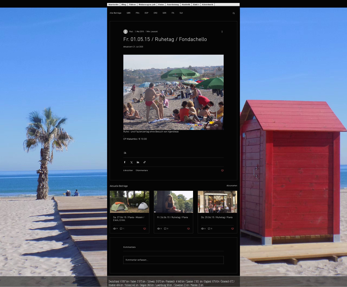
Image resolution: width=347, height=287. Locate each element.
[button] (233, 13)
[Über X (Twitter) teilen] (131, 162)
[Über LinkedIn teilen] (138, 162)
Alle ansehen (232, 186)
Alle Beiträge (115, 13)
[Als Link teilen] (144, 162)
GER (164, 13)
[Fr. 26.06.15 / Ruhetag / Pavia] (173, 202)
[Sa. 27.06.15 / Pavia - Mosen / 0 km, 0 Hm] (129, 202)
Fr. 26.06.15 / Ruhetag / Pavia (172, 217)
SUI (181, 13)
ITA (173, 13)
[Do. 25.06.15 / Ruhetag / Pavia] (217, 202)
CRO (155, 13)
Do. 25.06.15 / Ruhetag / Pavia (216, 217)
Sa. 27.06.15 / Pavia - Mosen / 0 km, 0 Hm (128, 219)
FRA (137, 13)
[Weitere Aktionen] (222, 31)
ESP (146, 13)
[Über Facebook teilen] (124, 162)
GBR (128, 13)
